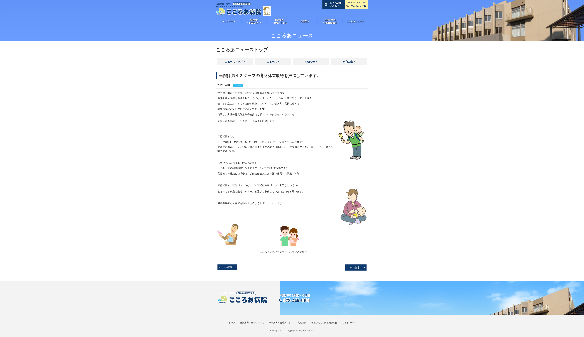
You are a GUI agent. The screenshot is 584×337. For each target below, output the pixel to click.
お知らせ (310, 61)
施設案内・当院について (254, 21)
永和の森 (348, 61)
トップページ (228, 21)
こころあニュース (355, 21)
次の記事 (355, 267)
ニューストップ (233, 61)
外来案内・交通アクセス (279, 21)
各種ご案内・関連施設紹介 (330, 21)
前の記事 (227, 267)
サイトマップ (348, 322)
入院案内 (304, 21)
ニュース (272, 61)
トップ (232, 322)
